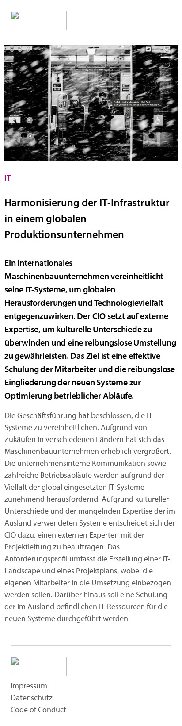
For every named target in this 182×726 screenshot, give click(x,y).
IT (7, 178)
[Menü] (160, 19)
